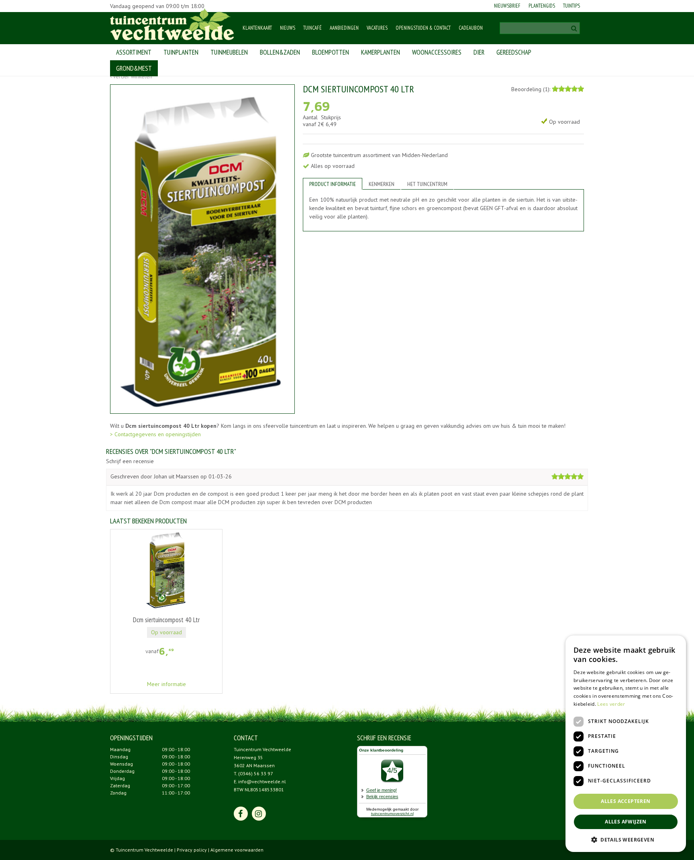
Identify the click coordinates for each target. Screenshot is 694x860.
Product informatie (332, 184)
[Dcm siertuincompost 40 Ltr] (202, 249)
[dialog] (625, 743)
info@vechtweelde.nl (262, 781)
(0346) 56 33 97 (255, 773)
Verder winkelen (132, 76)
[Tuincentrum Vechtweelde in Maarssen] (172, 24)
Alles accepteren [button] (625, 801)
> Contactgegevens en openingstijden (155, 434)
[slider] (568, 89)
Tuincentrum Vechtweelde (262, 749)
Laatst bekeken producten (148, 520)
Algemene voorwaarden (236, 850)
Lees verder (611, 704)
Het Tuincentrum (427, 184)
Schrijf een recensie (130, 461)
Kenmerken (381, 184)
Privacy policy (192, 850)
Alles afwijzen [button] (626, 821)
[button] (626, 839)
